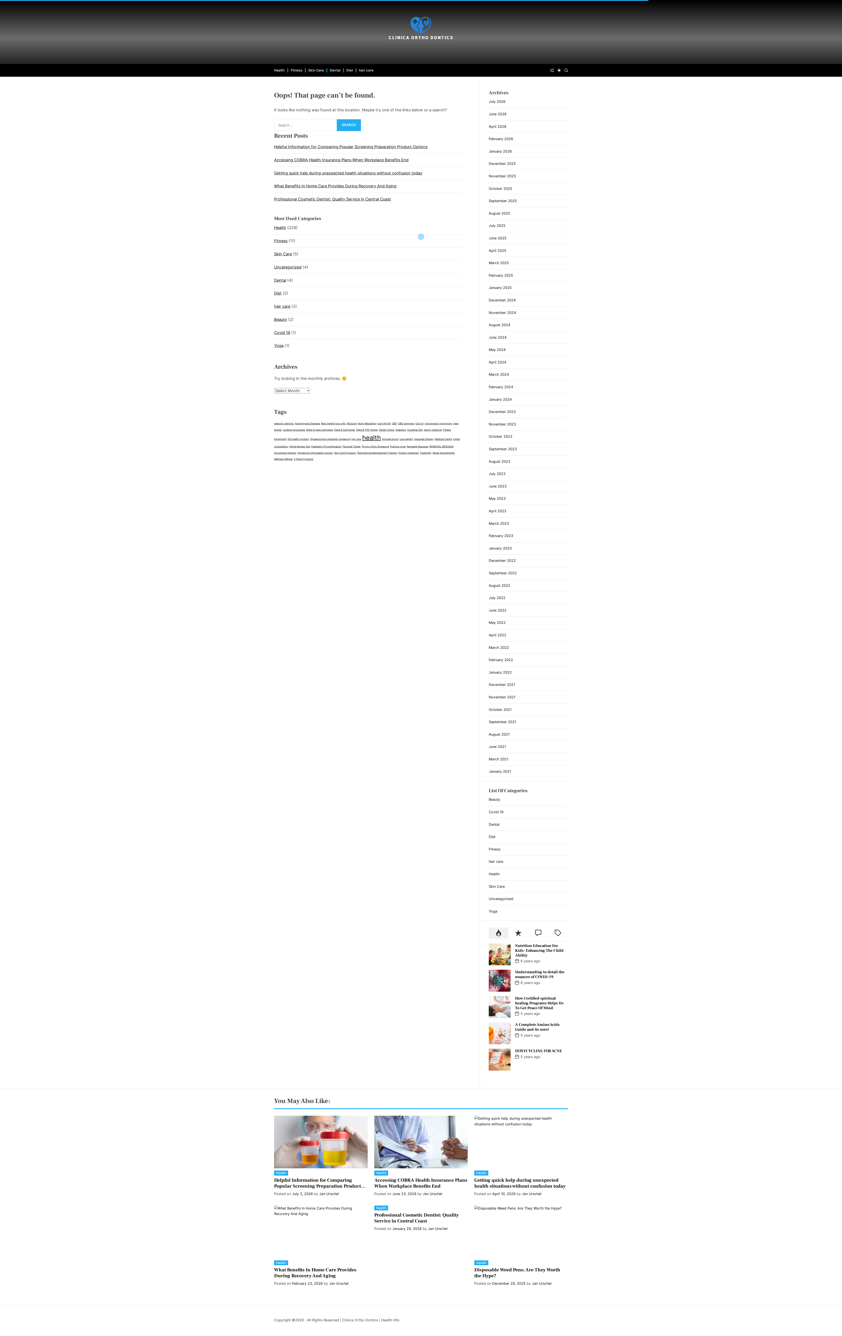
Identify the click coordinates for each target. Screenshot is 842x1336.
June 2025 (498, 238)
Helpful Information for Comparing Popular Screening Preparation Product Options (351, 146)
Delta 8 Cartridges (344, 430)
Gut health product (298, 439)
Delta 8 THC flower (367, 430)
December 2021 (502, 684)
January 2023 (500, 548)
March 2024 (499, 374)
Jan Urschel (329, 1194)
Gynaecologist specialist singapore (330, 439)
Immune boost (390, 439)
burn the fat (384, 423)
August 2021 (499, 734)
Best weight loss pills (333, 423)
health (371, 437)
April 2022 (497, 635)
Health (279, 70)
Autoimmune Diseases (307, 423)
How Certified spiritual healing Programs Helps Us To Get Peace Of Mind (539, 1003)
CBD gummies (406, 423)
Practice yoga (398, 446)
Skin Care (316, 70)
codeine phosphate (294, 430)
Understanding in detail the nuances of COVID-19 (539, 974)
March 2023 (499, 523)
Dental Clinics (386, 430)
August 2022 (499, 585)
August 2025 (499, 213)
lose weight (406, 439)
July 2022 (497, 598)
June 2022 (498, 610)
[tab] (498, 933)
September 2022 (503, 573)
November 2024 (502, 312)
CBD (394, 423)
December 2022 (502, 560)
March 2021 (498, 759)
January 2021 (500, 771)
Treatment (425, 453)
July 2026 (497, 101)
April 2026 (497, 126)
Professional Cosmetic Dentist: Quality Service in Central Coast (332, 199)
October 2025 (500, 188)
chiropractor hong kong (438, 423)
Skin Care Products (345, 453)
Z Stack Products (303, 459)
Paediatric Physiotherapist (326, 446)
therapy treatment (408, 453)
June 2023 (498, 486)
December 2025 (502, 163)
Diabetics (401, 430)
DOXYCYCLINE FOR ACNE (538, 1050)
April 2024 (497, 362)
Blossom (352, 423)
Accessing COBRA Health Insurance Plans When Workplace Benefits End (341, 160)
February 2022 (501, 660)
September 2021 (502, 722)
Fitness (297, 70)
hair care (366, 70)
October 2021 (500, 709)
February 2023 (501, 536)
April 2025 (497, 250)
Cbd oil (419, 423)
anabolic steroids (284, 423)
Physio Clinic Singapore (375, 446)
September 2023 (503, 449)
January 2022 (500, 672)
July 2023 (497, 473)
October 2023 (500, 436)
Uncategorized (287, 267)
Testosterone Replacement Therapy (377, 453)
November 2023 (502, 424)
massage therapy (424, 439)
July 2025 (497, 225)
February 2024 (501, 387)
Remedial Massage (417, 446)
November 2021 (502, 697)
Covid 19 (282, 332)
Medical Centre (443, 439)
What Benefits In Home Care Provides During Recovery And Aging (335, 186)
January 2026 (500, 151)
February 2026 (501, 139)
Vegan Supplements (443, 453)
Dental (335, 70)
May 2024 (497, 349)
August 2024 (499, 325)
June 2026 (498, 114)
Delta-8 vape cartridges (319, 430)
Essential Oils (415, 430)
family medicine (433, 430)
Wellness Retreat (283, 459)
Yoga (279, 345)
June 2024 (498, 337)
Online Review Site (299, 446)
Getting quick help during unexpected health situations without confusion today (348, 173)
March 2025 (499, 263)
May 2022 (497, 622)
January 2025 (500, 287)
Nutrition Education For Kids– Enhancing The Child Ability (539, 950)
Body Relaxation (367, 423)
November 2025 (502, 176)
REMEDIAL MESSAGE (441, 446)
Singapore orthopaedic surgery (315, 453)
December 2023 (502, 411)
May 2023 (497, 498)
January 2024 (500, 399)
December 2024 (502, 300)
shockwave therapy (285, 453)
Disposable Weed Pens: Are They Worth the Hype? (517, 1273)
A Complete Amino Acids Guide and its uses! (537, 1027)
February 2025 (501, 275)
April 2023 (497, 511)
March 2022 (499, 647)
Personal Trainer (352, 446)
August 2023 (499, 461)
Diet (349, 70)
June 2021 (497, 746)
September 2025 (503, 201)
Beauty (280, 319)
